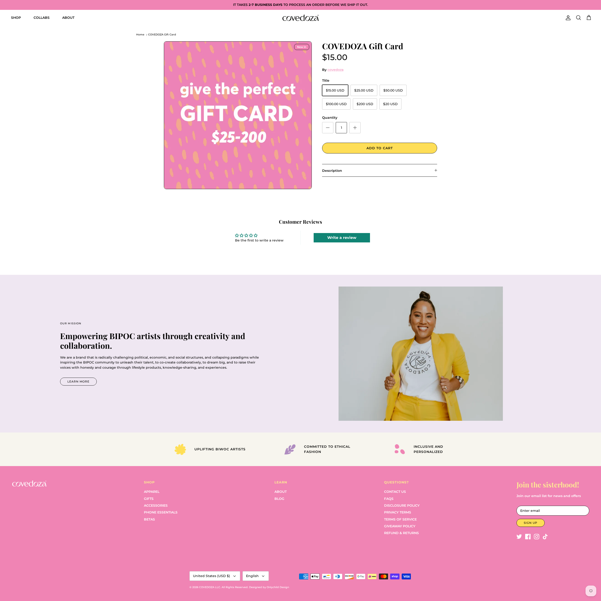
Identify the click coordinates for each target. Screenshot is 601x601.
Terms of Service (400, 519)
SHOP (16, 17)
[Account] (567, 18)
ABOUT (68, 17)
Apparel (151, 492)
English (252, 576)
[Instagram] (536, 536)
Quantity (329, 117)
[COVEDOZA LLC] (300, 18)
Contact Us (395, 492)
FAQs (388, 499)
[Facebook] (528, 536)
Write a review (341, 237)
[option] (238, 115)
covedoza (335, 70)
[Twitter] (519, 536)
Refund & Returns (401, 533)
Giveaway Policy (399, 526)
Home (140, 34)
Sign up (530, 522)
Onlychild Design (278, 587)
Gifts (149, 499)
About (280, 492)
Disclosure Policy (402, 505)
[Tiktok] (545, 536)
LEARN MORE (78, 381)
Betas (149, 519)
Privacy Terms (397, 512)
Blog (279, 499)
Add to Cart (379, 148)
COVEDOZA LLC (209, 587)
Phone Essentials (160, 512)
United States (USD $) (211, 576)
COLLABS (42, 17)
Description (332, 170)
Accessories (156, 505)
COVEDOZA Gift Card (162, 34)
